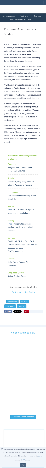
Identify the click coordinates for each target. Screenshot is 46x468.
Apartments (24, 16)
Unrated (22, 306)
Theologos (37, 16)
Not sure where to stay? (23, 332)
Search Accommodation (24, 417)
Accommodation (9, 16)
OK (23, 465)
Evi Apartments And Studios (23, 292)
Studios (24, 302)
